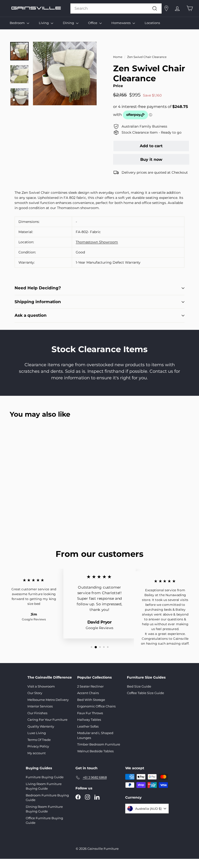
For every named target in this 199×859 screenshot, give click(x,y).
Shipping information (38, 301)
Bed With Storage (91, 700)
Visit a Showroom (41, 686)
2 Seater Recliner (90, 686)
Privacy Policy (38, 746)
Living (44, 23)
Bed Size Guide (139, 686)
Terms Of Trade (39, 740)
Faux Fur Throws (90, 713)
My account (36, 753)
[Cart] (189, 8)
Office (93, 23)
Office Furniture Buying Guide (44, 820)
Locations (152, 23)
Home (117, 57)
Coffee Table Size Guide (145, 693)
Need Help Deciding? (38, 287)
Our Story (34, 693)
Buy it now (151, 159)
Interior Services (40, 706)
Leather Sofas (88, 726)
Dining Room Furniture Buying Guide (44, 809)
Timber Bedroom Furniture (98, 744)
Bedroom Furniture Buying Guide (47, 797)
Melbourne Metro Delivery (48, 700)
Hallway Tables (89, 719)
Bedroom (17, 23)
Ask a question (31, 315)
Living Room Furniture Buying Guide (44, 786)
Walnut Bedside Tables (95, 751)
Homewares (121, 23)
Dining (69, 23)
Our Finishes (37, 713)
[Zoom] (65, 73)
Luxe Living (36, 733)
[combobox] (116, 8)
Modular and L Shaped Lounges (95, 735)
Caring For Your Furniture (47, 719)
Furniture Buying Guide (45, 777)
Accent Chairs (88, 693)
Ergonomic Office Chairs (96, 706)
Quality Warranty (40, 726)
